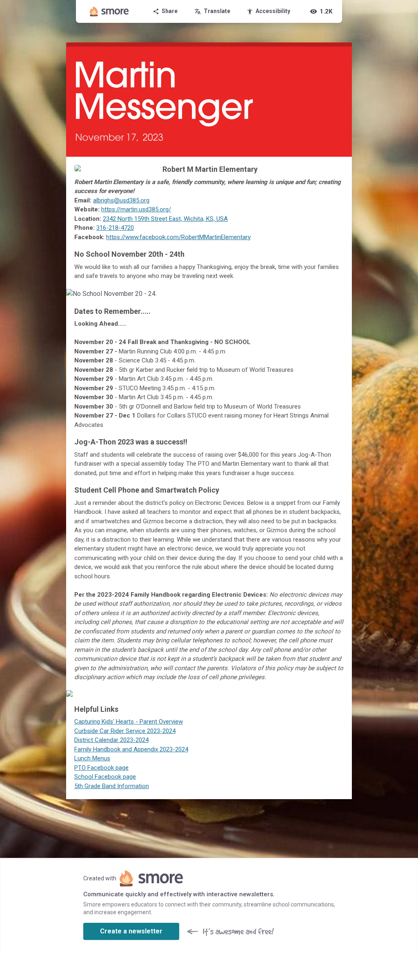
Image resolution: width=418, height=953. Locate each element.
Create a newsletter (131, 931)
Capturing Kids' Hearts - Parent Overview (128, 721)
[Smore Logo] (109, 11)
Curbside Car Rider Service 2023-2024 (125, 731)
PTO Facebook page (101, 767)
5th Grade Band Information (111, 786)
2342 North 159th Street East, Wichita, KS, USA (165, 218)
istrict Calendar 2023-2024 (113, 740)
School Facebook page (105, 776)
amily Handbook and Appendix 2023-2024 (133, 749)
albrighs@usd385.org (121, 200)
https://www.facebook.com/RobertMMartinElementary (178, 237)
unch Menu (92, 758)
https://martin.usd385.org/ (136, 209)
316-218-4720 (115, 227)
